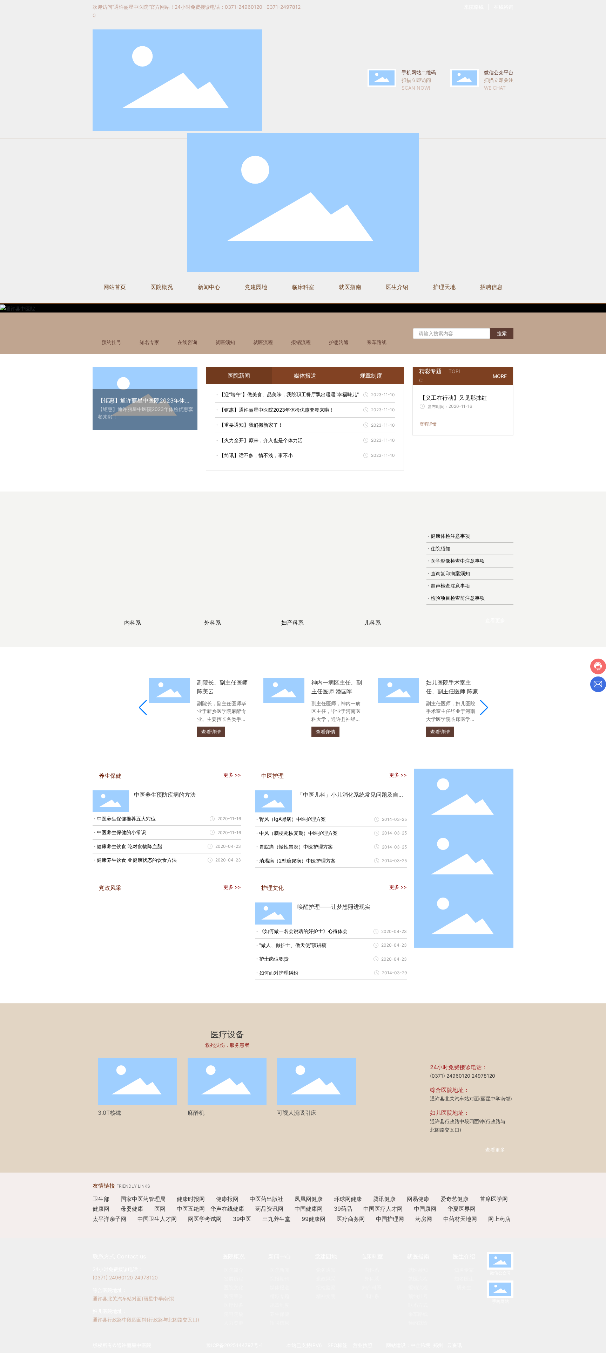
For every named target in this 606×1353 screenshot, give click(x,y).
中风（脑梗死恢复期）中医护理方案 (298, 833)
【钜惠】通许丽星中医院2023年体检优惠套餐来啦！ (276, 410)
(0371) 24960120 (450, 1076)
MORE (500, 376)
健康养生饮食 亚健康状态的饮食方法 (137, 860)
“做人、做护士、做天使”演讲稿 (292, 945)
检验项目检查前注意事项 (458, 598)
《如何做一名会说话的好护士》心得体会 (303, 931)
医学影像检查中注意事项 (458, 561)
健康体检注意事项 (450, 536)
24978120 (483, 1076)
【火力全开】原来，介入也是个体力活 (261, 440)
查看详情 (428, 424)
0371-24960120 (243, 7)
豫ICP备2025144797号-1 (234, 1345)
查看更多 (495, 620)
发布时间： (438, 406)
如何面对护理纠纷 (278, 973)
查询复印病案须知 (450, 573)
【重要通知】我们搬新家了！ (251, 425)
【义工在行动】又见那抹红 (453, 397)
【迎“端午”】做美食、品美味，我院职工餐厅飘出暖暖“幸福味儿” (289, 394)
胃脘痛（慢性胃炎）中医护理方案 (296, 847)
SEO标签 (337, 1345)
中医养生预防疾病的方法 (165, 794)
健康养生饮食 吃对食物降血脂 (129, 846)
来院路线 (474, 7)
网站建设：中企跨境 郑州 (414, 1345)
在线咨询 (503, 7)
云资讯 (454, 1345)
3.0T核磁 (109, 1112)
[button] (143, 707)
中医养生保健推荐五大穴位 (126, 819)
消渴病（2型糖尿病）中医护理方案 (297, 861)
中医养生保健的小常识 (121, 832)
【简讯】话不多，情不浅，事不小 (256, 455)
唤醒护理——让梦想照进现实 (333, 906)
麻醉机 (196, 1112)
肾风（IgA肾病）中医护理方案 (292, 819)
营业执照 (362, 1345)
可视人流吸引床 (296, 1112)
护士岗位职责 (274, 959)
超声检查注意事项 (450, 586)
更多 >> (232, 775)
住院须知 (440, 548)
